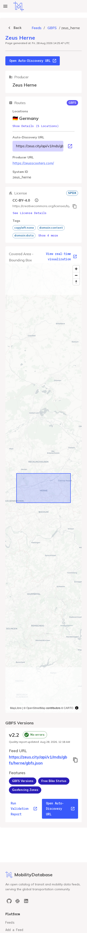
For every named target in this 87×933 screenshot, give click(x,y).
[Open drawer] (5, 6)
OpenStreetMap (36, 708)
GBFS (52, 28)
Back (18, 28)
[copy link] (74, 206)
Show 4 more (48, 235)
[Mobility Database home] (18, 6)
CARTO (68, 708)
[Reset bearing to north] (76, 282)
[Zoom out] (76, 275)
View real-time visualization (58, 256)
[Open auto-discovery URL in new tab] (70, 146)
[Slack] (17, 901)
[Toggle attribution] (76, 708)
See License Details (30, 213)
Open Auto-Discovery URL (29, 61)
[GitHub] (9, 901)
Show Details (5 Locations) (35, 126)
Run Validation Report (20, 808)
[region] (43, 488)
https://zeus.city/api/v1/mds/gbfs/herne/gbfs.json (39, 146)
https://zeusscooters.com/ (33, 163)
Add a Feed (14, 930)
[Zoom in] (76, 269)
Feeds (36, 28)
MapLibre (16, 708)
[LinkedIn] (26, 901)
